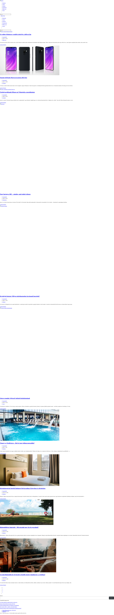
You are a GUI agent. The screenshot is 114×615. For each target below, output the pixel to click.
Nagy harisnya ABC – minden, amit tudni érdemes (15, 194)
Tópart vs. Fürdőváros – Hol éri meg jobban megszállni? (17, 443)
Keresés (1, 595)
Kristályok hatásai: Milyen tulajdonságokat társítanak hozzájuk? (20, 296)
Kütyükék (4, 83)
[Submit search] (11, 30)
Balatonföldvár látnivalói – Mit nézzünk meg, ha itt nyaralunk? (19, 527)
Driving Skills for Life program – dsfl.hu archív (9, 610)
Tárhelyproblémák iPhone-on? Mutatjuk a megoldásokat (17, 92)
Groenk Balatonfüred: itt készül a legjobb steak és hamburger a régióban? (22, 574)
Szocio (3, 26)
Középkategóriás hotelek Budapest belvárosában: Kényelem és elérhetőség (22, 488)
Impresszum (4, 611)
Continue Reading (3, 44)
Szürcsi (3, 19)
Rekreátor (4, 18)
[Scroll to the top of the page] (0, 614)
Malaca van (4, 24)
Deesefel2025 (4, 37)
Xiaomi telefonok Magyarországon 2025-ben (13, 77)
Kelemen (4, 21)
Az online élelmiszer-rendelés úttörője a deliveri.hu (15, 34)
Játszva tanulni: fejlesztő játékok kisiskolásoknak (15, 398)
